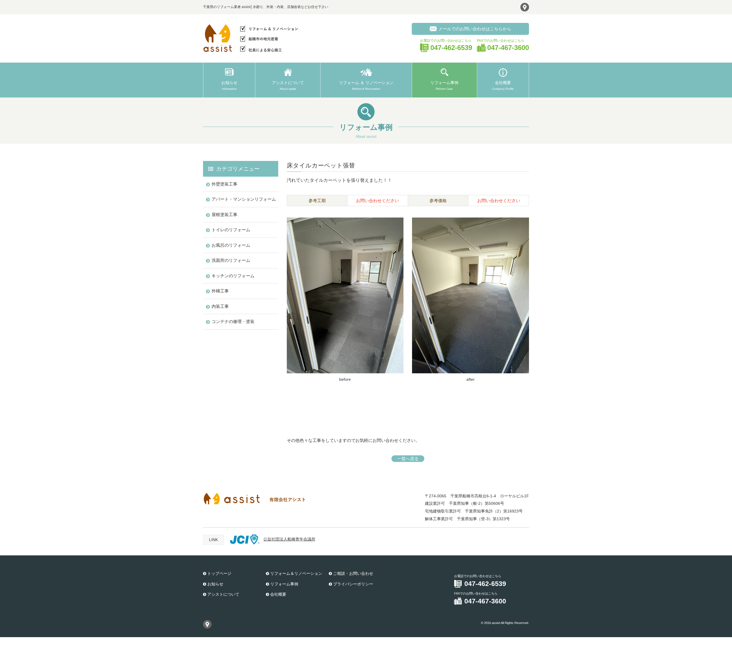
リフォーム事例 (444, 85)
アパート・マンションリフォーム (244, 199)
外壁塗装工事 (224, 184)
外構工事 (220, 290)
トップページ (219, 573)
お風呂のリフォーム (231, 245)
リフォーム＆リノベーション (296, 573)
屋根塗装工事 (224, 214)
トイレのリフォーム (231, 229)
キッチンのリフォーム (233, 275)
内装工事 (220, 306)
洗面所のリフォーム (231, 260)
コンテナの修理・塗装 (233, 321)
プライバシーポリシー (353, 584)
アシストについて (288, 85)
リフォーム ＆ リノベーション (366, 85)
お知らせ (229, 85)
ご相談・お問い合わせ (353, 573)
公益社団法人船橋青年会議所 (289, 539)
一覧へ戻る (408, 458)
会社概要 (503, 85)
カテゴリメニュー (238, 169)
